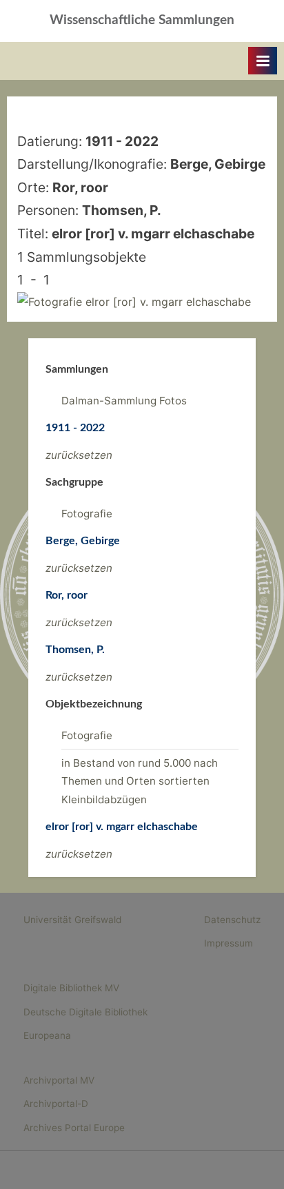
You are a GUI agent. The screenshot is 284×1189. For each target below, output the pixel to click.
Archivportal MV (58, 1080)
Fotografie (86, 513)
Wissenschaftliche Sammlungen (142, 20)
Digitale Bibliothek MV (71, 987)
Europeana (47, 1035)
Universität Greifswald (72, 919)
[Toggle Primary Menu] (262, 60)
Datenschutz (232, 919)
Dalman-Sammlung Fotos (124, 400)
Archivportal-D (55, 1103)
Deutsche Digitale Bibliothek (85, 1011)
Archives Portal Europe (74, 1127)
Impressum (228, 943)
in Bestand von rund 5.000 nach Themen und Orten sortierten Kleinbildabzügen (139, 781)
